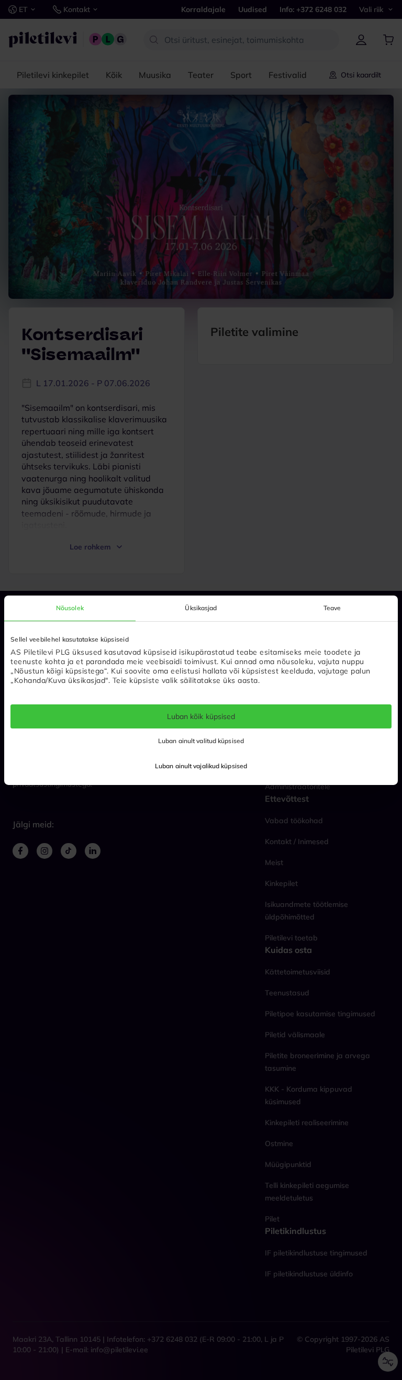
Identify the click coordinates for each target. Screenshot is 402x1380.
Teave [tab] (332, 607)
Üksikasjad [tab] (201, 607)
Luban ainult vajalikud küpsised (201, 766)
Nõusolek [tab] (70, 607)
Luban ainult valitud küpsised (201, 741)
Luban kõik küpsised (201, 716)
